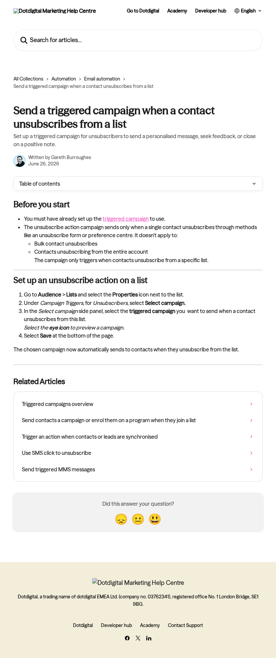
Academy (177, 10)
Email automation (102, 79)
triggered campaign (126, 218)
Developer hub (210, 10)
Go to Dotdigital (143, 10)
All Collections (28, 79)
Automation (63, 79)
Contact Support (185, 625)
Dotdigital (83, 625)
